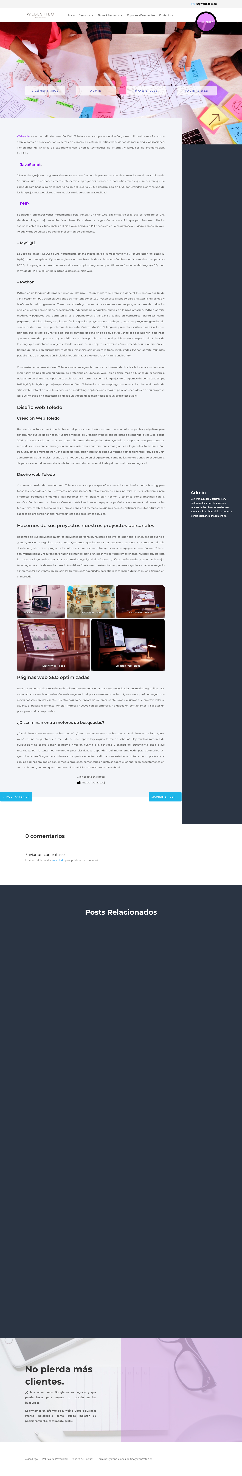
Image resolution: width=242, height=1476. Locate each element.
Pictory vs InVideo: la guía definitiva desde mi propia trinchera (76, 1289)
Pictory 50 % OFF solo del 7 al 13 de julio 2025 (57, 1112)
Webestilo (23, 136)
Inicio (71, 16)
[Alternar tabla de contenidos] (217, 738)
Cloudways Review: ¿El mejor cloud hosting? (59, 934)
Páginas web (196, 90)
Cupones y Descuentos (141, 16)
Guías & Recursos (109, 16)
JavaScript (30, 164)
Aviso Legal (31, 1459)
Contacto (164, 16)
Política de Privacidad (55, 1459)
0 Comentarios (45, 90)
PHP (24, 203)
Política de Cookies (83, 1459)
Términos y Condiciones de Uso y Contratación (125, 1459)
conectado (58, 860)
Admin (96, 90)
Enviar (220, 1420)
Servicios (85, 16)
